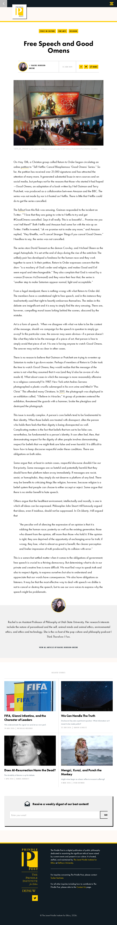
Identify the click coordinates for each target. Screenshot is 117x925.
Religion (73, 31)
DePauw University (65, 862)
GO (105, 815)
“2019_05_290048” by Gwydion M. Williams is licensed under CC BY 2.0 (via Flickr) (45, 149)
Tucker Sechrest (57, 877)
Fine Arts (62, 31)
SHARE (94, 66)
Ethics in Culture (47, 31)
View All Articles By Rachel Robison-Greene (58, 647)
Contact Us (81, 887)
